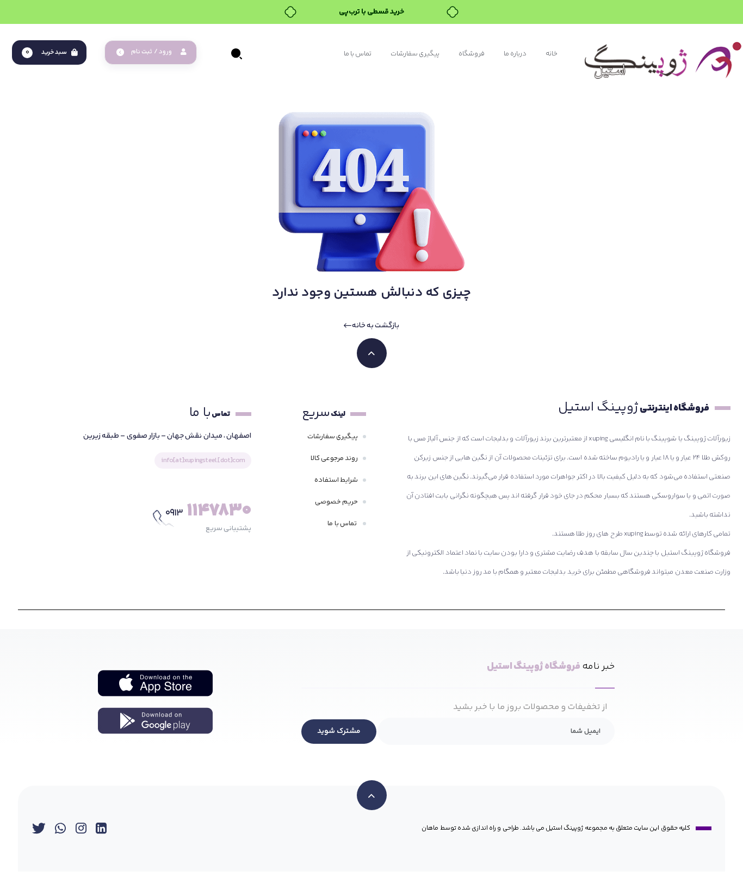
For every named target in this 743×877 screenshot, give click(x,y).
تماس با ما (342, 523)
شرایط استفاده (336, 480)
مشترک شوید (339, 731)
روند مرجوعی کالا (334, 458)
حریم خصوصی (336, 501)
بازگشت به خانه (375, 326)
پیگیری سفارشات (332, 436)
